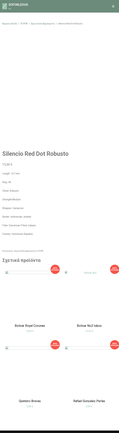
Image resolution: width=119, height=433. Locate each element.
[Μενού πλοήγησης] (113, 6)
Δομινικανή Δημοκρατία (43, 23)
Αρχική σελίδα (9, 23)
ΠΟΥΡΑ (24, 23)
